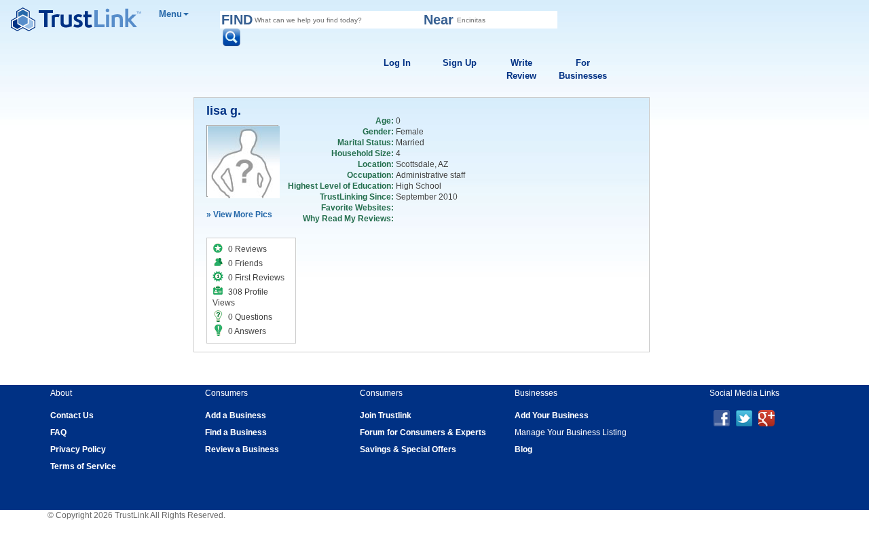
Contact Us (72, 415)
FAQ (58, 432)
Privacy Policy (78, 449)
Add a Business (235, 415)
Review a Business (242, 449)
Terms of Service (83, 466)
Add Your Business (552, 415)
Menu (170, 14)
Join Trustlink (385, 415)
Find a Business (236, 432)
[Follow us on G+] (766, 417)
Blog (523, 449)
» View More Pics (239, 214)
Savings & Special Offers (408, 449)
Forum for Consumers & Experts (423, 432)
